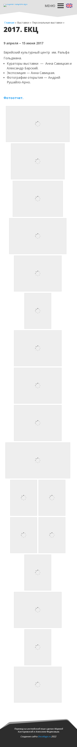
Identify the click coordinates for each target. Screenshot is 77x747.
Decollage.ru (44, 736)
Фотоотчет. (13, 98)
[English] (69, 5)
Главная (9, 22)
